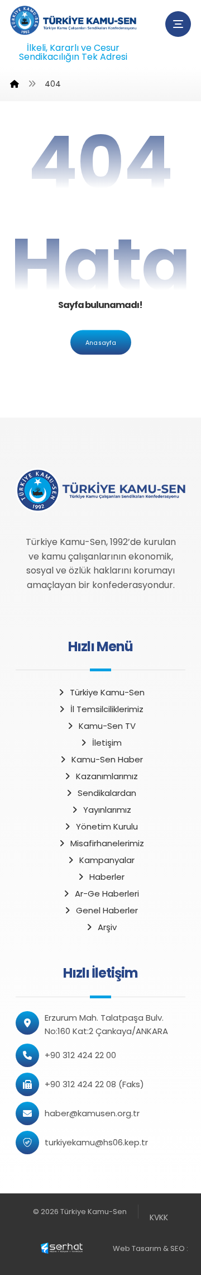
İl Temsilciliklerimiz (106, 709)
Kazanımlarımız (107, 776)
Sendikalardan (107, 793)
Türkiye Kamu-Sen (107, 692)
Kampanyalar (107, 860)
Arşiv (107, 927)
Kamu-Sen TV (107, 726)
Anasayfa (100, 342)
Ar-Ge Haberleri (107, 893)
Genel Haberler (107, 910)
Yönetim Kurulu (107, 826)
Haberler (107, 877)
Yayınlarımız (107, 810)
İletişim (107, 742)
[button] (178, 24)
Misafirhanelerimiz (107, 843)
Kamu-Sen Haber (107, 759)
